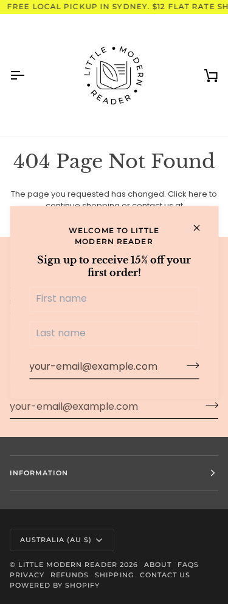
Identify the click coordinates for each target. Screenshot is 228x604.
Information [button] (39, 473)
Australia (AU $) (56, 539)
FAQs (188, 564)
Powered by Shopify (55, 585)
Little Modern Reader (67, 564)
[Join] (189, 365)
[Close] (201, 227)
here (197, 194)
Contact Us (165, 575)
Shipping (114, 575)
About (157, 564)
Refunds (69, 575)
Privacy (27, 575)
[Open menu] (28, 75)
